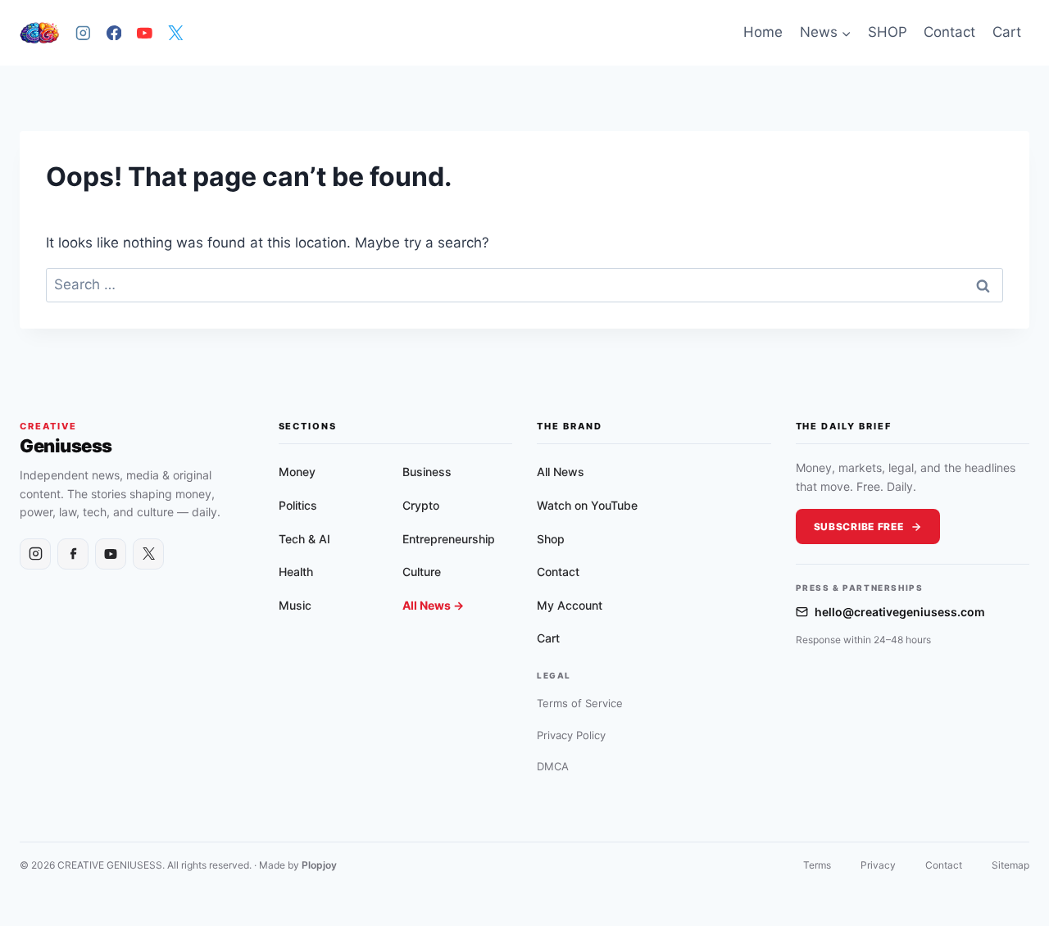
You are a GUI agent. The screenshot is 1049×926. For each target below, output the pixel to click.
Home (763, 32)
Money (297, 472)
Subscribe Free (859, 526)
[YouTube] (144, 32)
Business (427, 472)
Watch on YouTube (587, 505)
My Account (569, 605)
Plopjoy (319, 865)
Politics (298, 505)
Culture (421, 572)
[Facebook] (113, 32)
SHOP (887, 32)
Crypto (420, 505)
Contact (949, 32)
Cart (1006, 32)
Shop (551, 539)
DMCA (553, 766)
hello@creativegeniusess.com (900, 612)
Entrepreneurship (448, 539)
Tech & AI (304, 539)
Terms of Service (580, 703)
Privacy (878, 865)
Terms (817, 865)
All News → (433, 605)
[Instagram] (83, 32)
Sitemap (1010, 865)
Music (295, 605)
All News (560, 472)
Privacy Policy (571, 735)
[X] (175, 32)
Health (296, 572)
